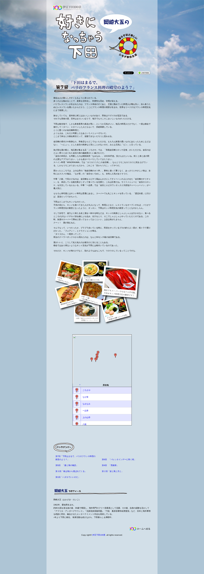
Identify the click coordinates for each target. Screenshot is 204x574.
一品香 (85, 411)
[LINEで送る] (144, 73)
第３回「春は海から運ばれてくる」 (71, 471)
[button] (97, 355)
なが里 (85, 397)
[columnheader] (77, 385)
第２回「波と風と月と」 (112, 471)
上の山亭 (86, 417)
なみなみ (86, 404)
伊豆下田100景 (98, 535)
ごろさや (86, 390)
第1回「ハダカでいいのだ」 (68, 477)
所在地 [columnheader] (106, 385)
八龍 (84, 424)
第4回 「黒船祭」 (110, 465)
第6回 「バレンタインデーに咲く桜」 (119, 459)
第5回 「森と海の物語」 (67, 465)
